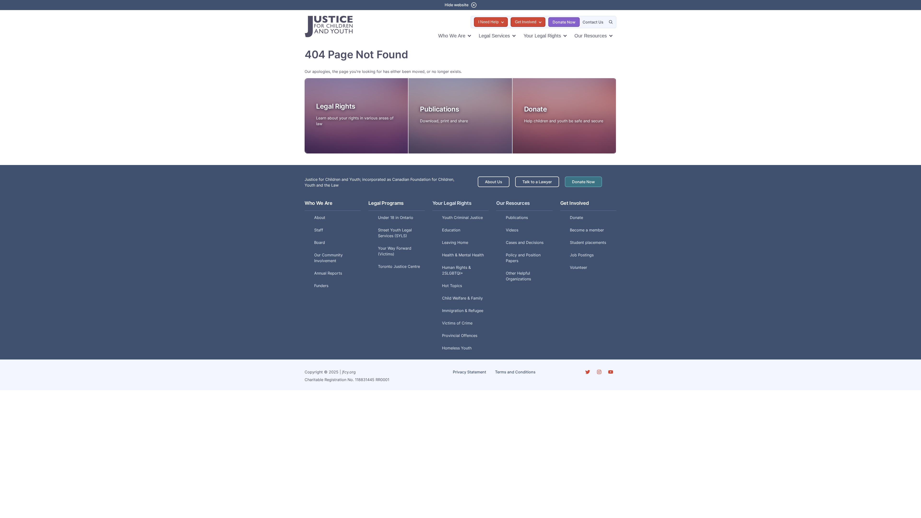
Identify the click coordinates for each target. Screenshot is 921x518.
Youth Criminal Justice (462, 217)
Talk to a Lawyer (537, 181)
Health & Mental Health (463, 255)
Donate (535, 109)
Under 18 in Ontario (395, 217)
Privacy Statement (469, 372)
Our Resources (590, 35)
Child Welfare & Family (462, 298)
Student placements (588, 242)
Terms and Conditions (515, 372)
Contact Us (593, 22)
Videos (512, 230)
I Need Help (488, 22)
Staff (318, 230)
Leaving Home (455, 242)
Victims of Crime (457, 323)
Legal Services (494, 35)
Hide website (456, 4)
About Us (493, 181)
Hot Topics (452, 285)
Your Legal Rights (542, 35)
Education (451, 230)
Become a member (587, 230)
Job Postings (582, 255)
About (319, 217)
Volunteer (578, 267)
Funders (321, 285)
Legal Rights (335, 106)
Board (319, 242)
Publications (439, 109)
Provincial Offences (459, 335)
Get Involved (525, 22)
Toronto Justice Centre (399, 266)
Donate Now (564, 22)
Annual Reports (328, 273)
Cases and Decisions (524, 242)
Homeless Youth (457, 348)
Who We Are (451, 35)
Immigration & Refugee (462, 310)
